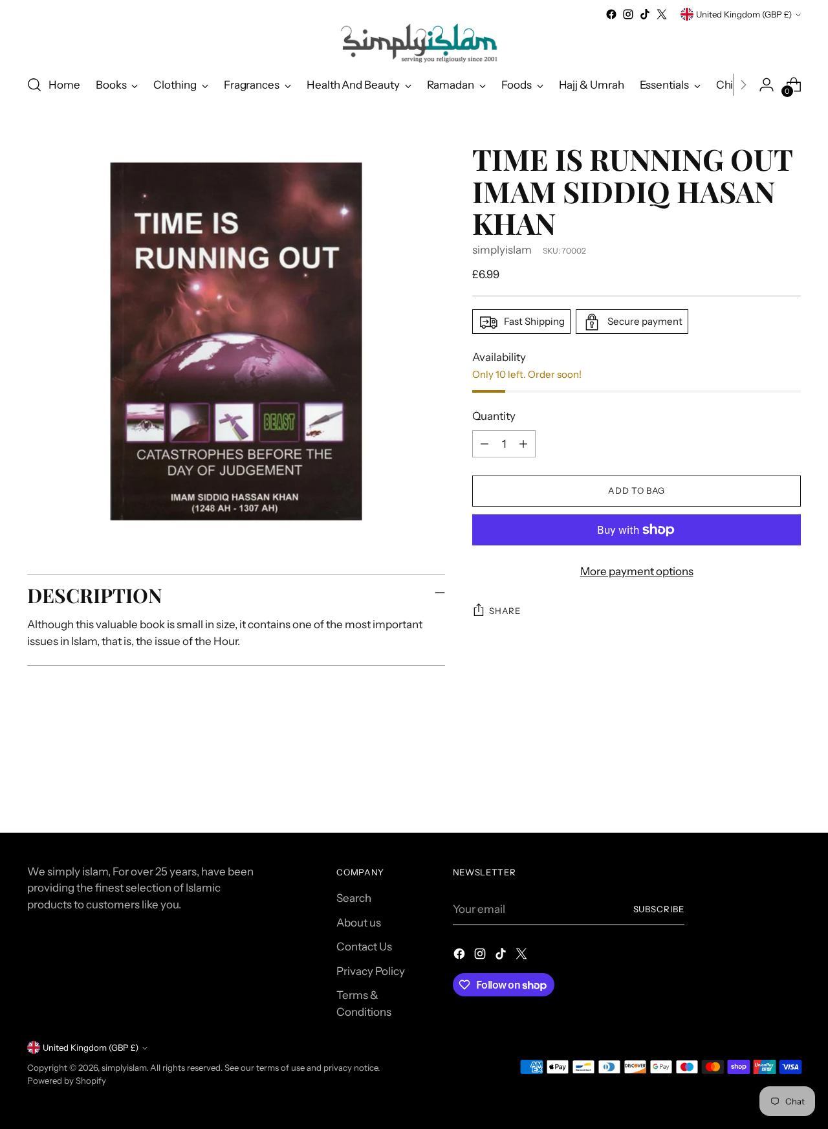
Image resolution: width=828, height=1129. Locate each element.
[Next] (743, 85)
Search (353, 898)
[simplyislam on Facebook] (611, 14)
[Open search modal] (34, 85)
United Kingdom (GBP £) (744, 14)
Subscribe (659, 909)
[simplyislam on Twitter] (662, 14)
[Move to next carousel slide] (790, 788)
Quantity (494, 416)
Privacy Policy (370, 971)
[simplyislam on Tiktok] (645, 14)
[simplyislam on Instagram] (628, 14)
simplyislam (502, 249)
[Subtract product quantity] (484, 444)
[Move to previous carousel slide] (760, 789)
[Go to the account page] (766, 85)
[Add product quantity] (523, 444)
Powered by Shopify (66, 1080)
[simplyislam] (414, 43)
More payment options (636, 571)
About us (358, 922)
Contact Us (364, 946)
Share (504, 611)
